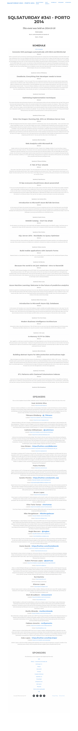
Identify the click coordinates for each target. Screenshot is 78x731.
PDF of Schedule (39, 49)
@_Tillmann (47, 415)
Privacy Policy (55, 695)
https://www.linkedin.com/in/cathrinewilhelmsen (41, 432)
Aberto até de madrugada (39, 689)
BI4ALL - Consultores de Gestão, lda (39, 661)
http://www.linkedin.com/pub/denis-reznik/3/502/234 (41, 548)
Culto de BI (39, 669)
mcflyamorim (46, 623)
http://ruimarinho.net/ (41, 579)
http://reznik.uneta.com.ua (41, 550)
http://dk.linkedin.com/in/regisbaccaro (41, 533)
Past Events (47, 3)
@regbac (45, 531)
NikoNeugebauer (47, 513)
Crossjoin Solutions (39, 674)
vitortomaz (47, 505)
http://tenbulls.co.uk (41, 599)
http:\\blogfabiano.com (41, 628)
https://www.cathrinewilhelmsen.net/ (41, 434)
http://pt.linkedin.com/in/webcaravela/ (41, 515)
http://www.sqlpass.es (41, 565)
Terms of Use (62, 695)
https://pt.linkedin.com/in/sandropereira (41, 480)
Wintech (39, 686)
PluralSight (39, 679)
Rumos (39, 666)
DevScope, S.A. (39, 664)
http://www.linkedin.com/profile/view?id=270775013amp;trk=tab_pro (41, 448)
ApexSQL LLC (39, 676)
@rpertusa (48, 561)
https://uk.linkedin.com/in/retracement (41, 597)
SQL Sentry (39, 684)
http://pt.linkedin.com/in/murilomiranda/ (41, 613)
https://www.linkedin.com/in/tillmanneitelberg (41, 417)
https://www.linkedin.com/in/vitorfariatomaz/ (41, 506)
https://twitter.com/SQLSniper (44, 638)
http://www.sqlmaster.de (41, 451)
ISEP (39, 659)
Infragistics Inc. (39, 681)
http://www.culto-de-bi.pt (41, 467)
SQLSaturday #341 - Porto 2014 (21, 3)
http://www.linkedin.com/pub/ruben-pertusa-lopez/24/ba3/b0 (41, 563)
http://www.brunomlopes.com (41, 494)
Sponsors (68, 2)
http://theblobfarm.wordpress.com (41, 536)
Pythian (39, 671)
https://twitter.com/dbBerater (44, 446)
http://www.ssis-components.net (41, 420)
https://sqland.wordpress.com (41, 586)
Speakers (61, 2)
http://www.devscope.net (41, 405)
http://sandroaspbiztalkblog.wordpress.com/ (41, 482)
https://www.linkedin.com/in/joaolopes (41, 640)
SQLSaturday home (39, 3)
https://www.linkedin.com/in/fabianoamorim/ (41, 625)
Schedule (53, 2)
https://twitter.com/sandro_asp (46, 478)
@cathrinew (49, 430)
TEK (39, 691)
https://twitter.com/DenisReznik (45, 546)
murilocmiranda (46, 611)
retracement (46, 595)
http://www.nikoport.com (41, 518)
